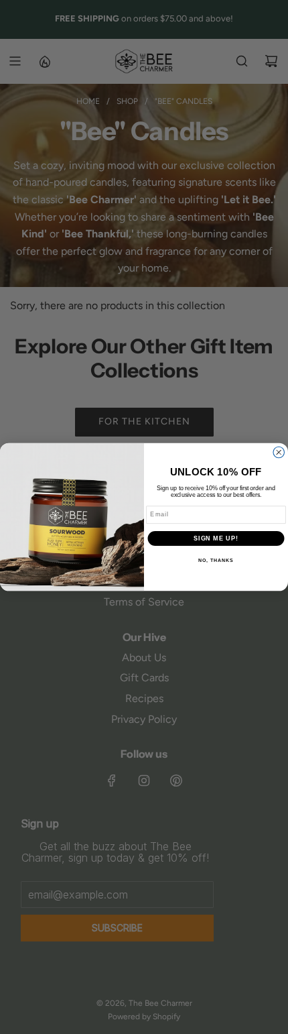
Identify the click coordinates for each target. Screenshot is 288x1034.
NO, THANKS (215, 560)
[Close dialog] (279, 452)
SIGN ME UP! (216, 538)
